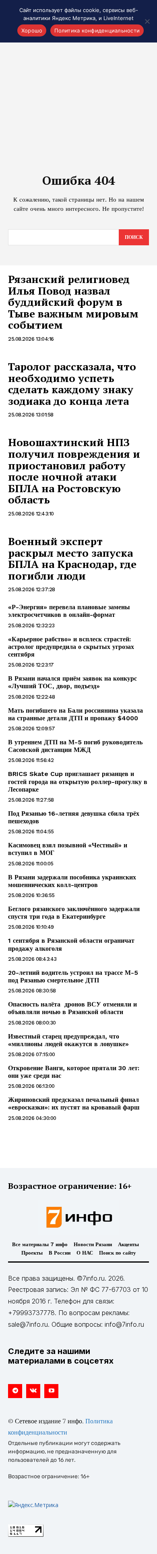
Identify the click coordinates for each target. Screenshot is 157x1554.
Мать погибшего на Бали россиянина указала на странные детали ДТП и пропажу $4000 (75, 714)
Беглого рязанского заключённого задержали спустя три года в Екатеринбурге (74, 912)
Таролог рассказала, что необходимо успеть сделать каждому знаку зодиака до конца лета (72, 384)
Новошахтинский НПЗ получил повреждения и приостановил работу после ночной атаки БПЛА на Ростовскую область (74, 470)
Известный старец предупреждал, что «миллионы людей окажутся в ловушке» (68, 1040)
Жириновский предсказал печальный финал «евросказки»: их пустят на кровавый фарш (74, 1103)
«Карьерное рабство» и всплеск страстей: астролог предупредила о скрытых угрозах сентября (71, 646)
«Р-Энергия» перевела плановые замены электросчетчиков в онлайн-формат (69, 610)
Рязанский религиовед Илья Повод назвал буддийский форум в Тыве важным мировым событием (73, 301)
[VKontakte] (33, 1391)
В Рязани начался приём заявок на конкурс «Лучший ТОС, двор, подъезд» (72, 682)
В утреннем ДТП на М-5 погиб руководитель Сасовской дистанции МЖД (75, 746)
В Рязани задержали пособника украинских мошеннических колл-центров (72, 881)
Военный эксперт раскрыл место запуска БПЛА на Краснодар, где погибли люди (72, 558)
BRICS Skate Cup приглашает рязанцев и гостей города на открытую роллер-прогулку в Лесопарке (77, 781)
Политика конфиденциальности (97, 30)
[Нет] (147, 21)
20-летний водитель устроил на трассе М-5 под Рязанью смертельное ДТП (73, 976)
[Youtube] (51, 1391)
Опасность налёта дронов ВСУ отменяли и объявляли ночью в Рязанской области (72, 1008)
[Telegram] (15, 1391)
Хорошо (32, 30)
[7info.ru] (78, 1217)
